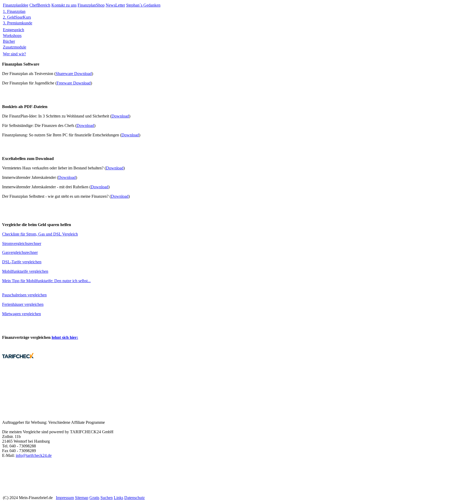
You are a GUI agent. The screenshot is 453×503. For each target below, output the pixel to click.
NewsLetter (115, 5)
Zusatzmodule (14, 47)
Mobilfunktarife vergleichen (25, 271)
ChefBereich (39, 5)
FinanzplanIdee (15, 5)
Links (118, 497)
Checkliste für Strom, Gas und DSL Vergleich (40, 234)
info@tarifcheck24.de (34, 455)
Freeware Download (74, 83)
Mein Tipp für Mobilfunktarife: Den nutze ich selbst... (46, 281)
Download (120, 116)
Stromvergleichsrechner (21, 243)
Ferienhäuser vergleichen (23, 304)
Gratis (94, 497)
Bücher (9, 41)
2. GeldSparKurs (17, 17)
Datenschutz (134, 497)
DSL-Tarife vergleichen (21, 262)
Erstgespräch (13, 30)
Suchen (106, 497)
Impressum (65, 497)
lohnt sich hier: (65, 337)
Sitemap (81, 497)
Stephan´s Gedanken (143, 5)
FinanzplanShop (91, 5)
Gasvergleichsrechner (20, 252)
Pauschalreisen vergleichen (24, 295)
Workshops (12, 35)
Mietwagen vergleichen (21, 314)
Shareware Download (74, 73)
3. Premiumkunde (17, 23)
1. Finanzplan (14, 11)
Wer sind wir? (14, 54)
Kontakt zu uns (64, 5)
